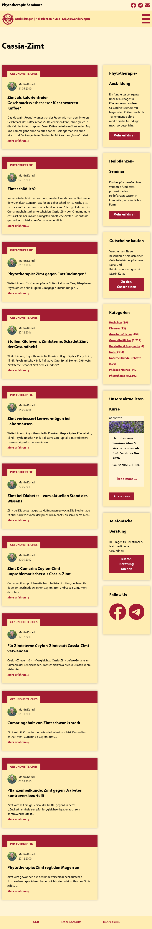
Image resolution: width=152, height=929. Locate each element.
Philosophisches (119, 370)
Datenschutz (71, 922)
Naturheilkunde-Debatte (125, 358)
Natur (113, 352)
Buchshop (115, 322)
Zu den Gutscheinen (126, 284)
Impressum (111, 922)
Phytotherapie (118, 375)
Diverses (114, 328)
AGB (36, 922)
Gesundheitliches (120, 340)
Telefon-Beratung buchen (126, 564)
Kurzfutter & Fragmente (124, 346)
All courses (121, 496)
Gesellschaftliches (120, 334)
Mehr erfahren (124, 135)
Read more (125, 479)
